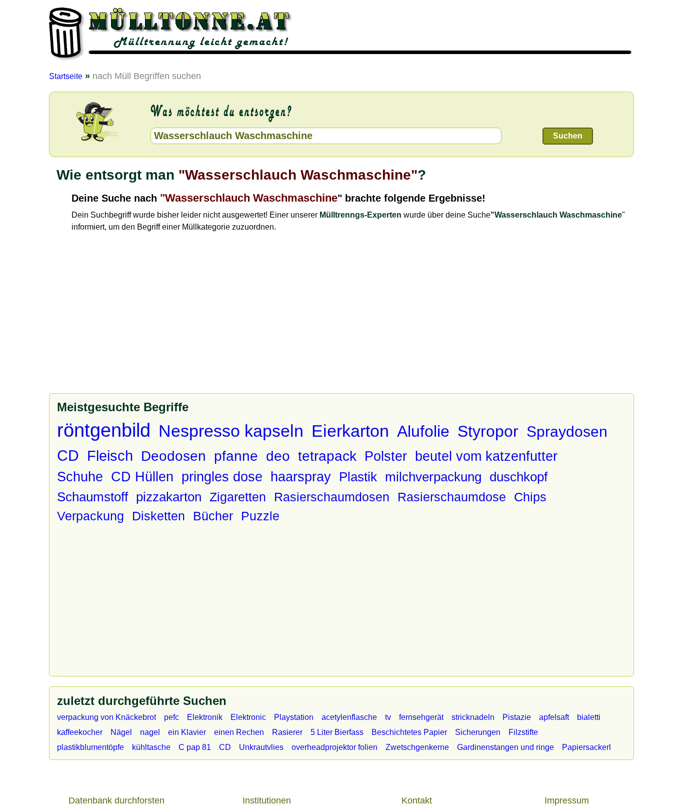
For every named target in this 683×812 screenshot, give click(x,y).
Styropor (488, 431)
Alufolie (423, 431)
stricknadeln (473, 717)
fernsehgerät (421, 717)
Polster (385, 456)
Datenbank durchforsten (116, 800)
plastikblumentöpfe (90, 747)
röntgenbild (103, 430)
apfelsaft (554, 717)
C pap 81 (194, 747)
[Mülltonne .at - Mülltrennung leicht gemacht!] (342, 63)
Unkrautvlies (261, 747)
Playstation (294, 717)
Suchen (567, 136)
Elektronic (248, 717)
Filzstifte (523, 732)
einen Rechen (239, 732)
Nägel (121, 732)
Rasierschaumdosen (332, 497)
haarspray (300, 476)
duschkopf (519, 476)
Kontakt (417, 800)
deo (278, 456)
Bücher (213, 516)
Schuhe (80, 476)
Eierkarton (350, 430)
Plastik (358, 476)
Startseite (65, 76)
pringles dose (222, 476)
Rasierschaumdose (452, 497)
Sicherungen (477, 732)
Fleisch (110, 456)
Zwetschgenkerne (417, 747)
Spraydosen (567, 431)
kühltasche (151, 747)
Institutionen (266, 800)
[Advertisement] (353, 308)
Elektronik (204, 717)
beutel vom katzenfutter (486, 456)
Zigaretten (238, 497)
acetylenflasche (349, 717)
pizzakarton (169, 497)
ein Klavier (187, 732)
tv (388, 717)
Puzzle (260, 516)
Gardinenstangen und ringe (505, 747)
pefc (171, 717)
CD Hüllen (142, 476)
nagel (150, 732)
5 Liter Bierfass (337, 732)
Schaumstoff (92, 496)
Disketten (158, 516)
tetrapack (327, 456)
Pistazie (516, 717)
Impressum (566, 800)
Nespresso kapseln (231, 430)
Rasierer (287, 732)
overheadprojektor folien (335, 747)
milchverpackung (433, 476)
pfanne (236, 456)
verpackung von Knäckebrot (106, 717)
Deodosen (173, 456)
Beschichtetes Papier (409, 732)
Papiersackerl (586, 747)
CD (68, 455)
